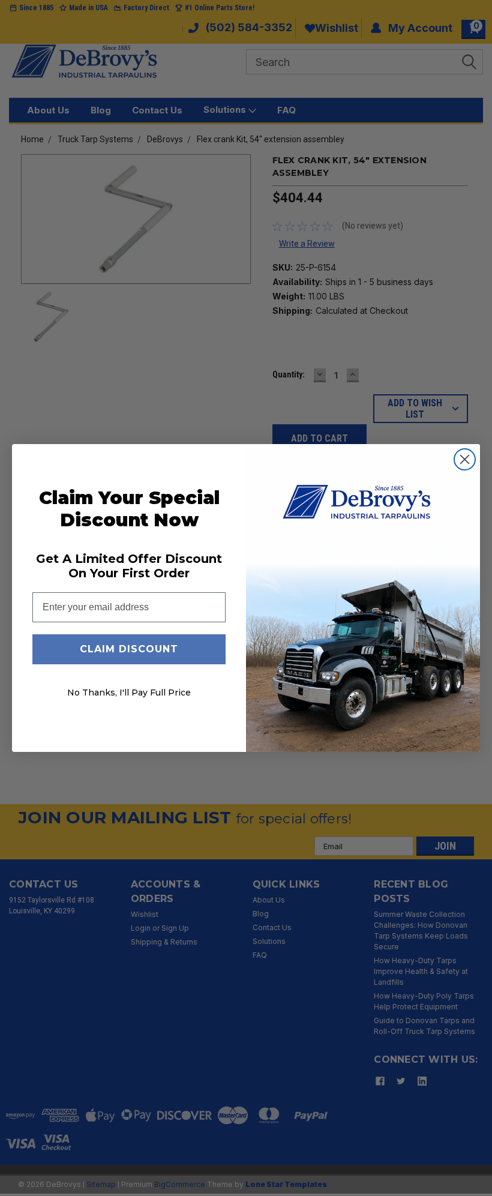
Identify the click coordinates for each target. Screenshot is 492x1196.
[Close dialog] (464, 459)
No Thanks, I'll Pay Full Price (129, 692)
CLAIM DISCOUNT (129, 649)
